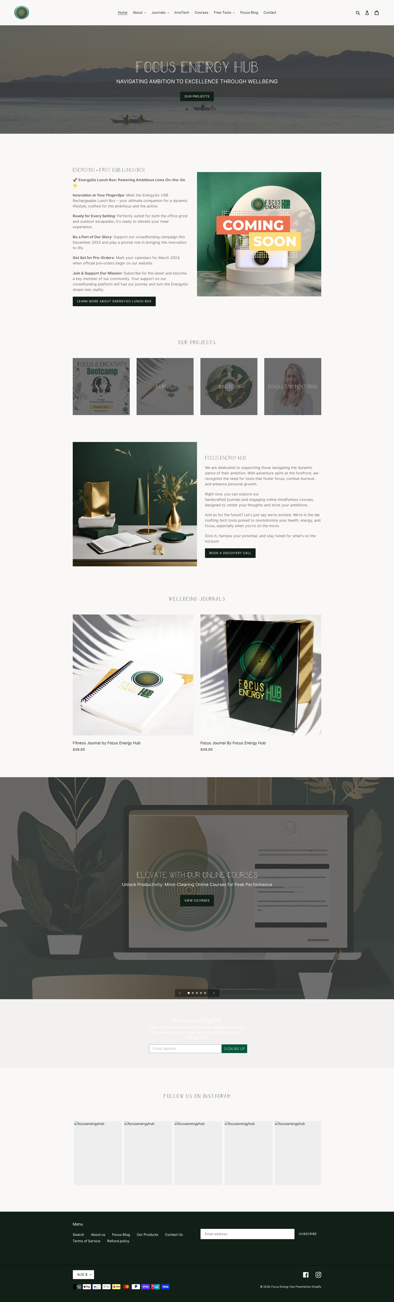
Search (78, 1234)
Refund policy (118, 1241)
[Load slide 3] (197, 993)
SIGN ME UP (234, 1048)
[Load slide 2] (193, 993)
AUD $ (82, 1274)
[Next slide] (214, 993)
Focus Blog (121, 1234)
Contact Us (174, 1234)
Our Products (147, 1234)
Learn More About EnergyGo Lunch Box (114, 301)
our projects (197, 96)
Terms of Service (86, 1241)
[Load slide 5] (205, 993)
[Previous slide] (180, 993)
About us (98, 1234)
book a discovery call (230, 553)
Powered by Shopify (308, 1286)
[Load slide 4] (201, 993)
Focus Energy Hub (283, 1286)
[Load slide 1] (189, 993)
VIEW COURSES (196, 900)
